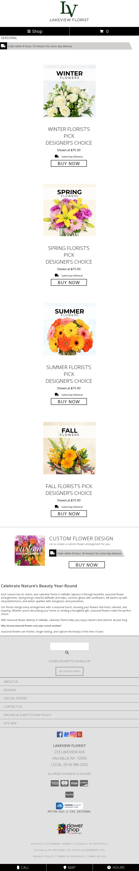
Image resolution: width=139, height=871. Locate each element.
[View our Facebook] (60, 736)
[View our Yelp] (79, 736)
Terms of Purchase (70, 856)
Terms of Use (96, 856)
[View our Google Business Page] (66, 736)
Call (24, 867)
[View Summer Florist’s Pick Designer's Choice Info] (69, 329)
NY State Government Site (86, 850)
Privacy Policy (43, 856)
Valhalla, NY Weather (49, 850)
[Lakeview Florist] (69, 21)
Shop (37, 31)
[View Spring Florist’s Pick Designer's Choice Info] (69, 210)
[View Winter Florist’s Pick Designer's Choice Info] (69, 91)
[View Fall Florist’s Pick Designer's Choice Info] (69, 448)
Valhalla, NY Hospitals (91, 843)
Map (70, 867)
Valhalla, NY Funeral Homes (51, 843)
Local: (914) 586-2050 (69, 764)
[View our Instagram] (73, 736)
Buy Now (69, 163)
